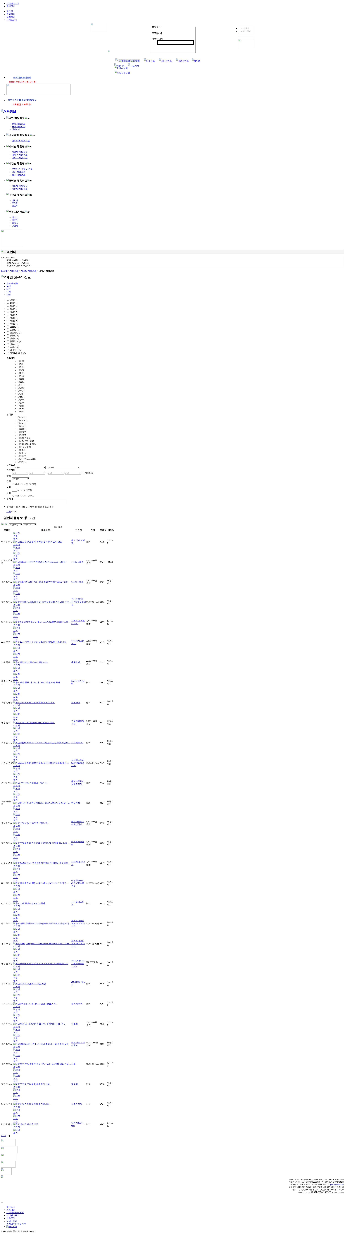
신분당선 (14, 332)
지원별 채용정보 (19, 189)
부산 (8, 286)
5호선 (12, 312)
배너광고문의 (12, 1215)
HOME (4, 271)
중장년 (15, 203)
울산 (22, 397)
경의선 (13, 338)
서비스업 (24, 420)
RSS (15, 1226)
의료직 (15, 223)
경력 (34, 484)
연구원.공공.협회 (28, 459)
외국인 (15, 206)
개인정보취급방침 (15, 1212)
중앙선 (13, 335)
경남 (22, 394)
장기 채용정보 (18, 175)
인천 (22, 367)
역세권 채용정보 (19, 155)
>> (4, 1135)
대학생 (15, 200)
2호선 (12, 303)
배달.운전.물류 (27, 441)
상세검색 (16, 129)
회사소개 (10, 1207)
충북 (22, 379)
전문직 (23, 453)
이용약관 (10, 1210)
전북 (22, 400)
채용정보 (14, 271)
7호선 (12, 318)
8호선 (12, 320)
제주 (22, 408)
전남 (22, 406)
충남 (22, 382)
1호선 (12, 300)
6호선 (12, 315)
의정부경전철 (16, 353)
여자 (32, 496)
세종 (22, 376)
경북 (22, 388)
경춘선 (13, 344)
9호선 (12, 323)
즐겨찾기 (10, 6)
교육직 (23, 432)
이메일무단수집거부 (16, 1224)
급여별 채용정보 (19, 186)
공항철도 (14, 341)
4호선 (12, 309)
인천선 (13, 326)
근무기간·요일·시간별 (22, 169)
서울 (22, 361)
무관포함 (27, 490)
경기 (22, 364)
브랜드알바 (25, 438)
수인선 (13, 347)
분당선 (13, 329)
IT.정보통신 (25, 447)
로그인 (9, 11)
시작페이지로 (12, 3)
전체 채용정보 (18, 124)
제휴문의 (10, 1218)
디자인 (23, 456)
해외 (22, 411)
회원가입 (10, 14)
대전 (8, 292)
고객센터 (244, 28)
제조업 (15, 220)
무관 (17, 484)
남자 (24, 496)
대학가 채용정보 (19, 157)
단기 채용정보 (18, 172)
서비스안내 (245, 31)
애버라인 (14, 350)
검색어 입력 (157, 39)
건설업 (15, 226)
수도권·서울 (12, 283)
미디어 (23, 450)
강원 (22, 370)
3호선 (12, 306)
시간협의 (89, 473)
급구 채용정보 (18, 126)
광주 (8, 295)
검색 (161, 47)
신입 (25, 484)
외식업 (15, 217)
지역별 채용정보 (19, 152)
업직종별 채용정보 (21, 141)
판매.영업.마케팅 (28, 444)
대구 (8, 289)
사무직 (23, 462)
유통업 (23, 429)
